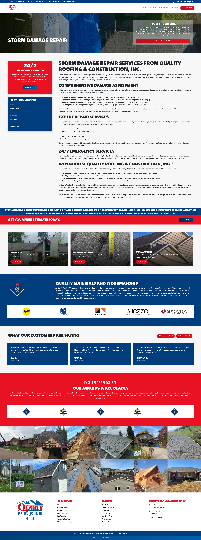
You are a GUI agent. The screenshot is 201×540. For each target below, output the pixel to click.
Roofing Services (152, 7)
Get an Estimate (164, 41)
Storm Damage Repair (14, 126)
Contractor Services (164, 7)
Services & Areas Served (100, 538)
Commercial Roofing (14, 108)
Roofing (12, 104)
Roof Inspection (13, 119)
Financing (105, 510)
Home (139, 7)
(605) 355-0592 (184, 2)
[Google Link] (33, 518)
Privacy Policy (122, 533)
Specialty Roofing (14, 123)
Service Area (106, 519)
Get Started (186, 220)
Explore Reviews (166, 336)
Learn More (17, 261)
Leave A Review (184, 336)
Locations (175, 7)
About (144, 7)
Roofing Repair (13, 115)
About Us (105, 504)
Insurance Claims (108, 507)
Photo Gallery (107, 513)
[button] (38, 249)
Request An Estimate (109, 522)
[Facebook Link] (27, 518)
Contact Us (187, 8)
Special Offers (107, 516)
